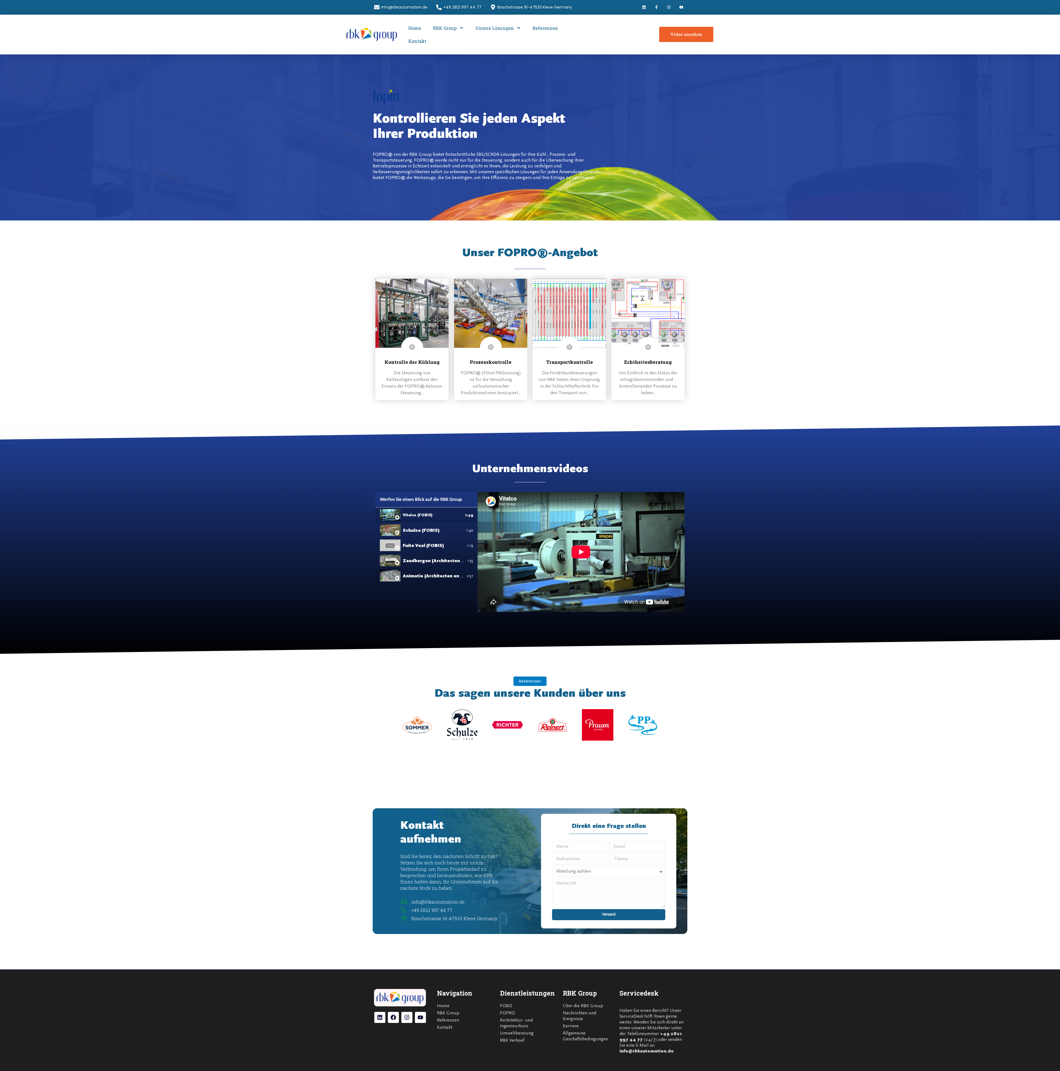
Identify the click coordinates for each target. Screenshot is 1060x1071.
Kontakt (417, 41)
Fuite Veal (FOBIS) (423, 545)
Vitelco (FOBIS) (418, 515)
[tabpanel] (581, 552)
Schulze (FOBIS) (421, 530)
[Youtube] (681, 7)
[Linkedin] (644, 7)
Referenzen (545, 28)
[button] (530, 681)
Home (414, 28)
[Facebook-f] (656, 7)
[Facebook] (393, 1017)
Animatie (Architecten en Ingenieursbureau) (452, 576)
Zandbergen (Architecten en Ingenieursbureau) (456, 561)
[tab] (426, 515)
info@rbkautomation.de (646, 1051)
